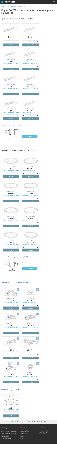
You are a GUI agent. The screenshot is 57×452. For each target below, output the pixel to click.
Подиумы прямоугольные (6, 435)
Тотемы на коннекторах (6, 438)
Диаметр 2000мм (30, 169)
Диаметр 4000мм (30, 193)
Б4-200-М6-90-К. (30, 374)
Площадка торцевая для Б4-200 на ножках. (11, 407)
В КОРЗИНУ (11, 44)
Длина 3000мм (30, 86)
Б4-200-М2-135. (11, 350)
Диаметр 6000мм (30, 218)
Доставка (22, 436)
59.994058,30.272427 (48, 435)
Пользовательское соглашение (26, 439)
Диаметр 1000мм (11, 169)
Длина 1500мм (11, 61)
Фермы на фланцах (11, 6)
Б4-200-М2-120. (30, 325)
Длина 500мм (11, 37)
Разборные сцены (5, 430)
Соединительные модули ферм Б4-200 (17, 282)
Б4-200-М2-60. (30, 300)
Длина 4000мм (30, 111)
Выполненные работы (25, 430)
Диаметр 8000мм (30, 242)
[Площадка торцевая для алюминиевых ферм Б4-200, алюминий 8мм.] (11, 400)
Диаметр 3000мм (11, 193)
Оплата (21, 438)
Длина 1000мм (30, 37)
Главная (3, 6)
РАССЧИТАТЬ (30, 136)
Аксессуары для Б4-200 (11, 389)
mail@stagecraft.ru (46, 433)
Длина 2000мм (30, 61)
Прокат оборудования (24, 431)
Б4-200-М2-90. (11, 325)
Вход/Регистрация (24, 433)
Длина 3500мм (11, 111)
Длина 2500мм (11, 86)
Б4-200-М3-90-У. (11, 374)
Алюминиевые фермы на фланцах (8, 433)
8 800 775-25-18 (44, 432)
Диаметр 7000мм (11, 242)
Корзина (22, 435)
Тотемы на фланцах (5, 439)
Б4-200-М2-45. (11, 300)
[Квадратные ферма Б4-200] (11, 29)
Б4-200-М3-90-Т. (30, 350)
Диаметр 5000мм (11, 218)
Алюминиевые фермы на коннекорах (9, 431)
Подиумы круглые (5, 436)
